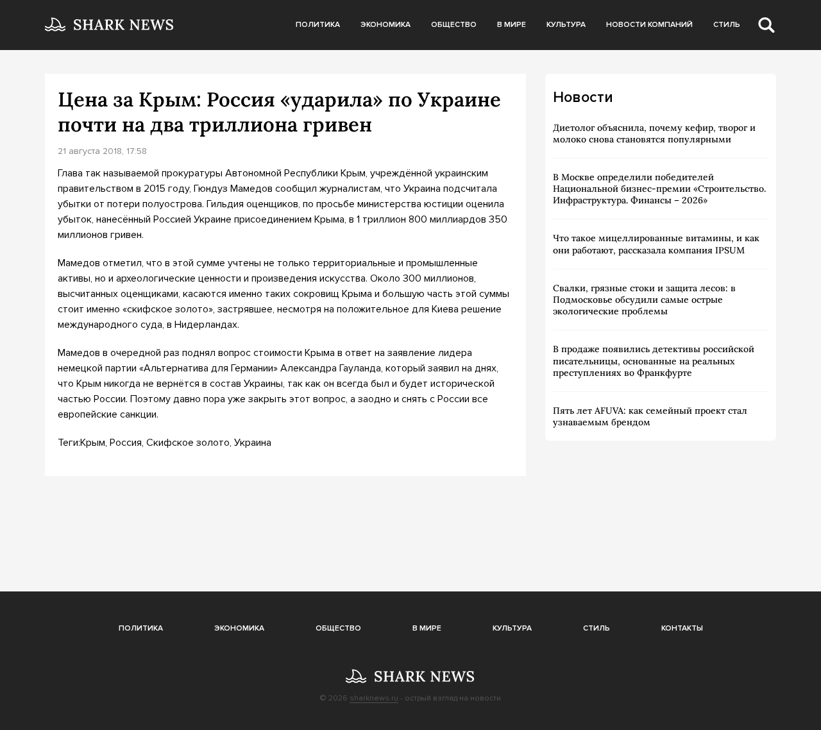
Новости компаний (649, 25)
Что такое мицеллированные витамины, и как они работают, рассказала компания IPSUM (656, 243)
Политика (318, 25)
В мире (511, 25)
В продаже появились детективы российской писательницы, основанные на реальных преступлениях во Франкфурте (653, 360)
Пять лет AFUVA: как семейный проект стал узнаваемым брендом (650, 416)
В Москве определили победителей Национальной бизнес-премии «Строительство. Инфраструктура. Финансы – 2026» (659, 188)
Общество (454, 25)
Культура (566, 25)
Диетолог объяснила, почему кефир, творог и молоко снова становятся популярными (654, 133)
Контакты (682, 628)
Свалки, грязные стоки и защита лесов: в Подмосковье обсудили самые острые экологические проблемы (644, 299)
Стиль (726, 25)
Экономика (385, 25)
